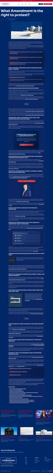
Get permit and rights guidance (26, 144)
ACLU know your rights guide (14, 168)
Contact (36, 462)
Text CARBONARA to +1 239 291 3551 (26, 0)
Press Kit (26, 463)
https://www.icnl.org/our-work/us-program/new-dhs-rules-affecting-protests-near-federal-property (25, 396)
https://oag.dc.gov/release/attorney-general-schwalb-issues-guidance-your (21, 401)
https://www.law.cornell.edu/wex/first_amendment (17, 388)
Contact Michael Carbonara (26, 181)
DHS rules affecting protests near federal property (18, 177)
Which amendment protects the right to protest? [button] (17, 77)
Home (1, 18)
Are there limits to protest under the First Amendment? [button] (18, 371)
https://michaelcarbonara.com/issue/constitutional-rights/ (19, 402)
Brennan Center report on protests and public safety (21, 176)
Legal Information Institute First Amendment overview (25, 85)
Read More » (2, 425)
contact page (35, 251)
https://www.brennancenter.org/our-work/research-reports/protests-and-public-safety (23, 392)
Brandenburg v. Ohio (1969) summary (27, 95)
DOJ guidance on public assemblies (23, 201)
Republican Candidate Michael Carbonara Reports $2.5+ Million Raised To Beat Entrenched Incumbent (26, 411)
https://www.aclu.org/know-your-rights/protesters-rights (18, 398)
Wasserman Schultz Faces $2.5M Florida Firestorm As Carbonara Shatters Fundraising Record (8, 411)
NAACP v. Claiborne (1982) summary (32, 99)
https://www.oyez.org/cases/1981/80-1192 (16, 391)
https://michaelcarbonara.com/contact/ (15, 397)
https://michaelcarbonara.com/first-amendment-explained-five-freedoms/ (21, 400)
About (26, 462)
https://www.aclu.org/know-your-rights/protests (17, 393)
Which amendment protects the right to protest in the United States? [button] (20, 368)
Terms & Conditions (48, 459)
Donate (36, 459)
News (4, 18)
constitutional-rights (20, 366)
